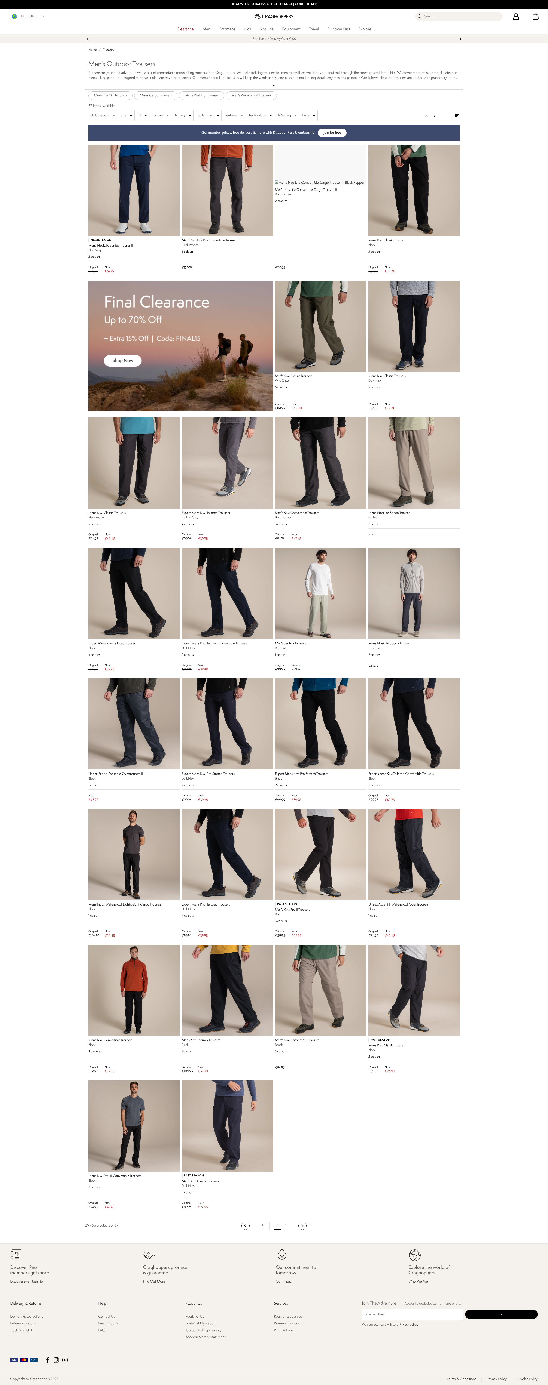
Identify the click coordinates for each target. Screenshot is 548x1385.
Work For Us (195, 1316)
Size (127, 115)
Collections (208, 115)
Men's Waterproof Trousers (251, 95)
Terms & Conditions (461, 1379)
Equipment (291, 29)
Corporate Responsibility (204, 1330)
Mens (207, 29)
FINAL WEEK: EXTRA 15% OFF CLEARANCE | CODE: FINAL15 (274, 4)
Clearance (185, 29)
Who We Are (418, 1281)
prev (88, 39)
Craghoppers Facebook (47, 1360)
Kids (247, 29)
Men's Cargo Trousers (156, 95)
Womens (227, 29)
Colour (161, 115)
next (460, 39)
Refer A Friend (284, 1330)
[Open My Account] (516, 16)
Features (234, 115)
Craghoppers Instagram (56, 1360)
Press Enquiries (109, 1323)
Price (309, 115)
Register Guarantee (288, 1316)
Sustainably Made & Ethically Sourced (274, 39)
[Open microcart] (535, 16)
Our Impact (284, 1281)
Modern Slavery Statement (206, 1337)
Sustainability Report (201, 1323)
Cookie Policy (527, 1379)
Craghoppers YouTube (65, 1360)
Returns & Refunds (24, 1323)
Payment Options (286, 1323)
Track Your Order (22, 1330)
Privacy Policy (497, 1379)
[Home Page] (274, 16)
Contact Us (106, 1316)
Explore (365, 29)
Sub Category (102, 115)
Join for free (332, 133)
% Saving (288, 115)
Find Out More (154, 1281)
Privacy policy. (409, 1324)
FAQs (102, 1330)
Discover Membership (26, 1281)
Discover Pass (339, 29)
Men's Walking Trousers (202, 95)
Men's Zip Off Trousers (110, 95)
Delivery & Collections (26, 1316)
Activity (183, 115)
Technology (261, 115)
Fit (143, 115)
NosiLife (266, 29)
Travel (314, 29)
